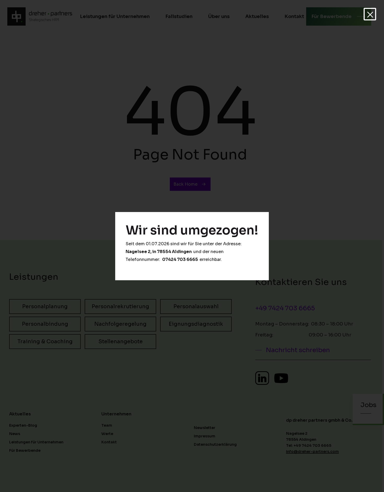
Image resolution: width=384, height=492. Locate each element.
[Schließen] (370, 14)
